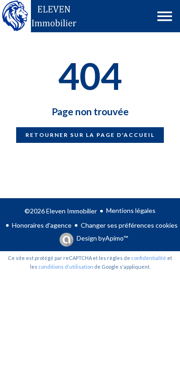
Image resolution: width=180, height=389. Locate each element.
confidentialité (148, 258)
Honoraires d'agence (42, 225)
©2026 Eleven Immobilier (60, 211)
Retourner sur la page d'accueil (90, 134)
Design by (102, 238)
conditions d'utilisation (65, 267)
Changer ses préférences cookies (129, 225)
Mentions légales (131, 210)
